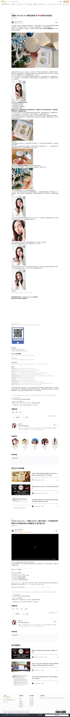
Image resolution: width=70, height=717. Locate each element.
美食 (49, 4)
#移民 (62, 698)
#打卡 (47, 698)
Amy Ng (25, 446)
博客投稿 (21, 706)
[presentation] (11, 442)
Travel (11, 710)
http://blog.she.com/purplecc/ (25, 377)
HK (14, 710)
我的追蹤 (31, 703)
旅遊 (52, 4)
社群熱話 (13, 4)
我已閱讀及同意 (57, 715)
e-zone (27, 710)
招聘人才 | (23, 712)
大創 (22, 608)
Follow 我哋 (35, 405)
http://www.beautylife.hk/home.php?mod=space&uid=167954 (35, 383)
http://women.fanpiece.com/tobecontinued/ (29, 374)
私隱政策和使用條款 (33, 714)
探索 (27, 4)
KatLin (35, 446)
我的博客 (31, 705)
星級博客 (35, 4)
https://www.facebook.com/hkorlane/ (22, 292)
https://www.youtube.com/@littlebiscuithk (38, 587)
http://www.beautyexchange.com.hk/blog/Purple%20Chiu (38, 375)
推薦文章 (30, 4)
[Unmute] (53, 559)
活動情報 (38, 402)
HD (57, 559)
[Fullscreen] (55, 559)
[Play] (12, 559)
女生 (55, 4)
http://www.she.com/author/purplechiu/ (22, 355)
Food (20, 710)
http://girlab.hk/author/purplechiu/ (26, 371)
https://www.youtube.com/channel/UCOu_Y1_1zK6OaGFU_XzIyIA (29, 364)
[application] (35, 547)
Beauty (17, 710)
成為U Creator (20, 4)
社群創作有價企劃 (5, 4)
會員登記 (60, 1)
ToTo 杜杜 (54, 446)
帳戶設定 (31, 699)
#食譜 (50, 698)
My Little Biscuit (19, 21)
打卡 (18, 402)
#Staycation (57, 698)
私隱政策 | (19, 712)
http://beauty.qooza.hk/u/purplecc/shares (32, 381)
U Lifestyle (6, 710)
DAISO (17, 608)
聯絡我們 (27, 712)
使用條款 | (14, 712)
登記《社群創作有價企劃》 (25, 399)
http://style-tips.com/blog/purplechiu (31, 384)
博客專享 (40, 4)
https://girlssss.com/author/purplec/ (28, 370)
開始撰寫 (66, 1)
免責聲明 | (10, 712)
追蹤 (56, 22)
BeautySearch (45, 446)
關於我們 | (5, 712)
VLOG (45, 4)
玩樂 (58, 4)
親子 (61, 4)
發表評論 (15, 458)
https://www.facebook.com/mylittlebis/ (29, 324)
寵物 (30, 402)
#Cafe (53, 698)
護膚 (13, 412)
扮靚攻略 (33, 402)
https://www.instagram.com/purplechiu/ (22, 359)
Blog (24, 710)
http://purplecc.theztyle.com (25, 368)
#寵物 (41, 698)
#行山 (44, 698)
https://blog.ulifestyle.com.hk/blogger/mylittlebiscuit (32, 372)
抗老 (20, 412)
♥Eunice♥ (15, 446)
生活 (64, 4)
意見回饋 (21, 705)
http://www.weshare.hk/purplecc (26, 380)
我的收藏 (31, 701)
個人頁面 (31, 698)
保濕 (17, 412)
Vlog (13, 608)
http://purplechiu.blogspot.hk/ (26, 378)
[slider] (32, 559)
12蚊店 (25, 608)
